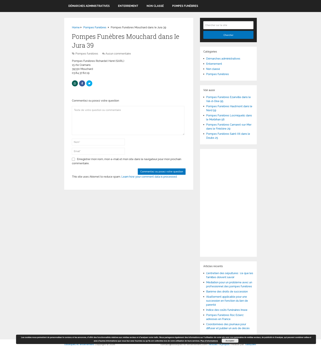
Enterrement (128, 6)
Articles (213, 344)
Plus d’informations (209, 340)
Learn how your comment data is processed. (149, 176)
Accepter (230, 340)
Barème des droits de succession (227, 291)
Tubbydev (250, 344)
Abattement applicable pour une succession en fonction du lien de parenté (227, 300)
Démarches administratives (89, 6)
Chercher (228, 35)
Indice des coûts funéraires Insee (226, 309)
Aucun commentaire (118, 53)
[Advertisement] (228, 202)
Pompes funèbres (185, 6)
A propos (224, 344)
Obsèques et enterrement (79, 344)
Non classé (155, 6)
